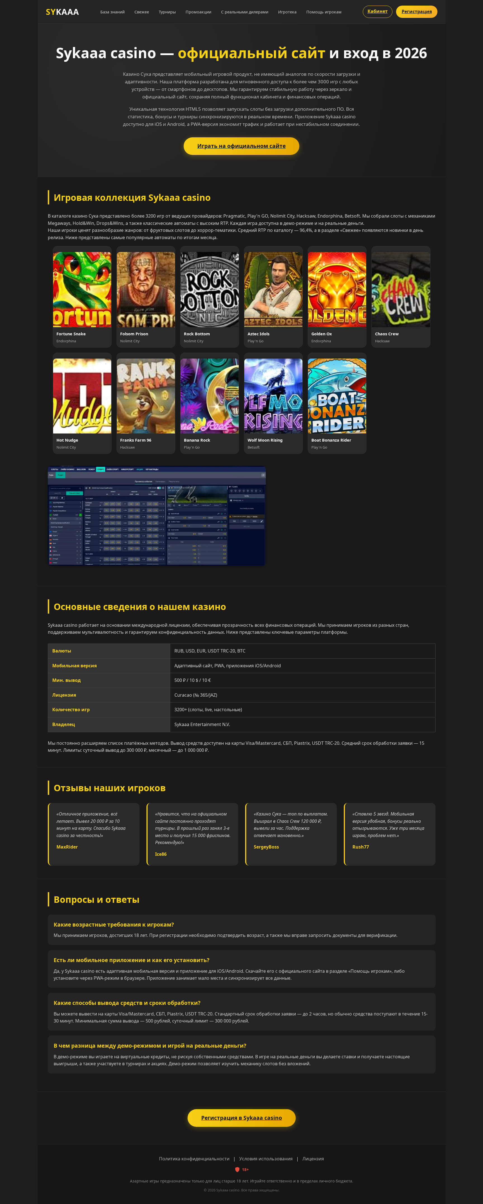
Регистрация (417, 11)
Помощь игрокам (324, 12)
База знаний (112, 12)
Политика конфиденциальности (194, 1159)
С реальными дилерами (244, 12)
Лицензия (313, 1159)
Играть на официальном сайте (241, 146)
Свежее (141, 12)
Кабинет (378, 11)
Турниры (167, 12)
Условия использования (266, 1159)
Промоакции (198, 12)
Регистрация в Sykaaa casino (241, 1117)
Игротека (287, 12)
